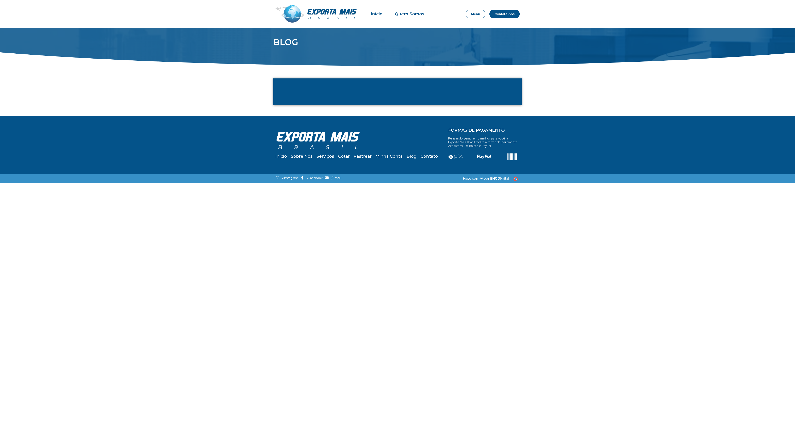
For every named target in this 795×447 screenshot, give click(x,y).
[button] (475, 14)
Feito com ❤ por (486, 178)
